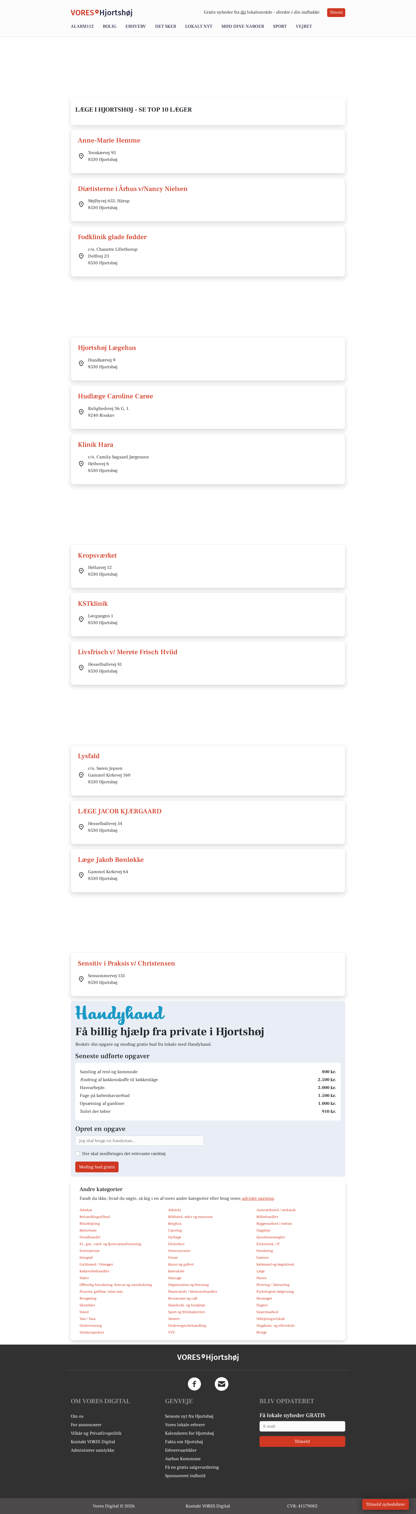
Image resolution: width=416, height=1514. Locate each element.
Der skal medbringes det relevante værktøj (124, 1153)
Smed (84, 1312)
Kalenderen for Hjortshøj (189, 1433)
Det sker (165, 26)
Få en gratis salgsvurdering (192, 1467)
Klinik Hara (95, 444)
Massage (175, 1278)
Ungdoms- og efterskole (275, 1325)
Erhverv (135, 26)
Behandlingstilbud (95, 1217)
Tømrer (174, 1319)
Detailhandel (90, 1237)
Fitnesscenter (179, 1251)
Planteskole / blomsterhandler (192, 1291)
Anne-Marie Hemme (109, 140)
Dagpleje (263, 1230)
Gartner (262, 1257)
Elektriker (176, 1244)
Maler (84, 1278)
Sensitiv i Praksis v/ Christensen (126, 963)
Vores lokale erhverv (185, 1425)
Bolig (109, 26)
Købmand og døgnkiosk (275, 1264)
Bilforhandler (267, 1217)
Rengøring (88, 1298)
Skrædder (87, 1305)
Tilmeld (336, 12)
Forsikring (264, 1251)
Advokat (86, 1210)
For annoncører (86, 1425)
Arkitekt (174, 1210)
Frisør (173, 1257)
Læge (260, 1271)
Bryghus (175, 1223)
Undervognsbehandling (187, 1325)
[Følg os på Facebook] (194, 1384)
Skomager (264, 1298)
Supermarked (267, 1312)
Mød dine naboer (242, 26)
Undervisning (91, 1325)
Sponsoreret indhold (185, 1476)
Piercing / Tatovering (273, 1285)
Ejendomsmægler (270, 1237)
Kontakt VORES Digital (93, 1442)
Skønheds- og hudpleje (186, 1305)
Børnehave (88, 1230)
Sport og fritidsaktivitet (186, 1312)
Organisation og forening (188, 1285)
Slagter (262, 1305)
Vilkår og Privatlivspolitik (96, 1433)
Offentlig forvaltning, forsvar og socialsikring (116, 1285)
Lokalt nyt (198, 26)
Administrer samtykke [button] (92, 1450)
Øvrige (261, 1332)
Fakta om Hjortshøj (184, 1442)
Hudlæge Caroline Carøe (115, 396)
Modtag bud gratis (97, 1167)
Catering (175, 1230)
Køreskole (176, 1271)
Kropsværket (97, 555)
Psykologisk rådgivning (275, 1291)
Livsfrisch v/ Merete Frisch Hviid (127, 652)
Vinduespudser (92, 1332)
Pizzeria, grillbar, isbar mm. (102, 1291)
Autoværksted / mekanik (276, 1210)
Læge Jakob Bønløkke (111, 859)
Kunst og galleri (181, 1264)
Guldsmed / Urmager (96, 1264)
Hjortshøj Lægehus (107, 347)
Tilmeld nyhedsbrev (385, 1504)
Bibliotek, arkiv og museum (190, 1217)
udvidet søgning (258, 1198)
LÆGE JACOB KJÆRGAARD (120, 811)
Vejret (304, 26)
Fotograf (86, 1257)
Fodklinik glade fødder (112, 237)
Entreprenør (90, 1251)
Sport (280, 26)
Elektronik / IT (268, 1244)
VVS (171, 1332)
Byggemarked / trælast (274, 1223)
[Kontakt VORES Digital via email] (221, 1384)
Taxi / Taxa (87, 1319)
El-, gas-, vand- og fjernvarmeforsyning (110, 1244)
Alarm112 (82, 26)
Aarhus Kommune (183, 1459)
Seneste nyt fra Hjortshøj (189, 1416)
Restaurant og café (183, 1298)
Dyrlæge (174, 1237)
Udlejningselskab (270, 1319)
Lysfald (89, 756)
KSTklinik (93, 603)
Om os (77, 1416)
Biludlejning (90, 1223)
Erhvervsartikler (180, 1450)
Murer (261, 1278)
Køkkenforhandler (94, 1271)
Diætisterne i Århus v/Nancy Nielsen (133, 188)
